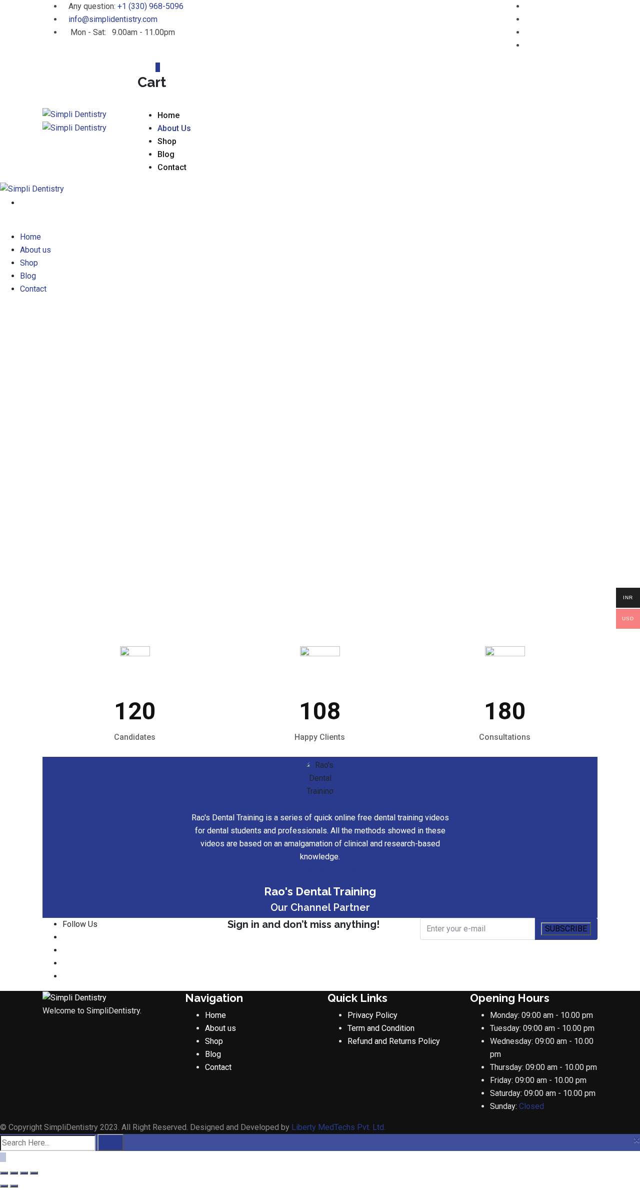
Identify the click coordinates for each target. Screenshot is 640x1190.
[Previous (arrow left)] (4, 1185)
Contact (172, 167)
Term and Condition (381, 1028)
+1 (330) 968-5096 (151, 6)
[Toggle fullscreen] (14, 1172)
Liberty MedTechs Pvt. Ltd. (339, 1127)
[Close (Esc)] (34, 1172)
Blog (166, 154)
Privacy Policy (373, 1015)
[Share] (24, 1172)
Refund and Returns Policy (394, 1041)
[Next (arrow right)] (14, 1185)
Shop (167, 141)
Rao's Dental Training (320, 869)
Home (169, 115)
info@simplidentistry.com (113, 19)
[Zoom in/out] (4, 1172)
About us (174, 128)
